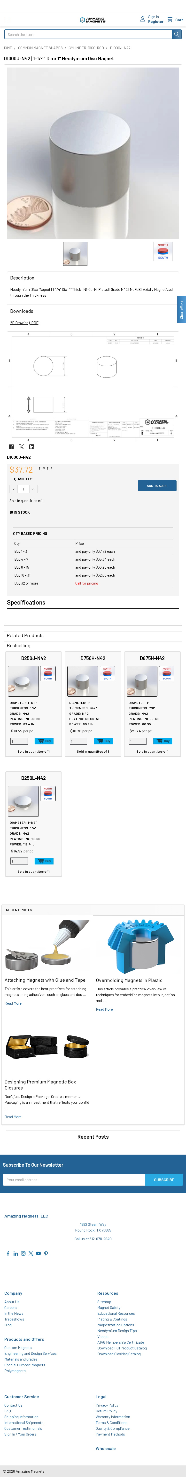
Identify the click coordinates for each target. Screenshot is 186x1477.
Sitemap (104, 1301)
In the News (13, 1313)
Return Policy (106, 1411)
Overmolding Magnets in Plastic (129, 980)
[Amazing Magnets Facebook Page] (8, 1253)
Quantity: (23, 478)
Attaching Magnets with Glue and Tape (45, 980)
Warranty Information (113, 1416)
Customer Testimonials (23, 1428)
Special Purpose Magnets (24, 1364)
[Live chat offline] (181, 309)
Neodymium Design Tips (117, 1330)
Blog (8, 1324)
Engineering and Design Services (30, 1353)
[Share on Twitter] (21, 446)
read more (13, 1003)
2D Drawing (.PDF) (24, 322)
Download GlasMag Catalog (119, 1353)
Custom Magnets (18, 1347)
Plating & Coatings (112, 1319)
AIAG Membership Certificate (120, 1342)
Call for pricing (86, 583)
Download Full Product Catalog (122, 1348)
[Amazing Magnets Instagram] (23, 1253)
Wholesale (106, 1448)
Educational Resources (116, 1313)
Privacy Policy (107, 1405)
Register (155, 21)
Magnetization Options (115, 1324)
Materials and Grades (21, 1359)
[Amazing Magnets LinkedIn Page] (15, 1253)
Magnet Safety (108, 1307)
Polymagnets (15, 1370)
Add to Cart (44, 741)
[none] (93, 153)
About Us (11, 1301)
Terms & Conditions (111, 1422)
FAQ (7, 1411)
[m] (6, 20)
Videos (102, 1336)
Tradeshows (14, 1319)
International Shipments (23, 1422)
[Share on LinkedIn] (31, 446)
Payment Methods (110, 1434)
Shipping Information (21, 1416)
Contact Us (13, 1405)
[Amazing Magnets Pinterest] (46, 1253)
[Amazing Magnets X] (31, 1253)
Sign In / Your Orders (20, 1434)
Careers (10, 1307)
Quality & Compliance (113, 1428)
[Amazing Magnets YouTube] (38, 1253)
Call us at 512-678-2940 (93, 1238)
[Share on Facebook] (11, 446)
